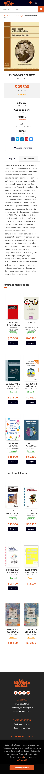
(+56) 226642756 (22, 704)
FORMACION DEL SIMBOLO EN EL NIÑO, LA (13, 630)
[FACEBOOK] (16, 693)
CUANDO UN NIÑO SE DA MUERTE (31, 385)
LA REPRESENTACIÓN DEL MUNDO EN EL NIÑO (13, 512)
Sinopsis (11, 159)
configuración (22, 760)
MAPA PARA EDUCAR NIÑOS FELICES (13, 444)
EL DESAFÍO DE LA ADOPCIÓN (13, 385)
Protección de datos (22, 728)
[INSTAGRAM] (24, 693)
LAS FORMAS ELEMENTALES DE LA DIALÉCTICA (31, 571)
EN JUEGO (31, 322)
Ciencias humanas (9, 16)
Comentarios (28, 159)
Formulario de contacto (22, 711)
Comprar (13, 343)
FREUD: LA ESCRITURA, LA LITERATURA (13, 323)
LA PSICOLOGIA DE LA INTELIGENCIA (31, 512)
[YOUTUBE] (28, 693)
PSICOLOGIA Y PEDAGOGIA (12, 571)
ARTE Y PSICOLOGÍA (31, 444)
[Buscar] (41, 9)
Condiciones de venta (22, 724)
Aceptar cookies (22, 768)
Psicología (20, 16)
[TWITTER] (20, 693)
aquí (22, 757)
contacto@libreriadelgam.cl (22, 708)
